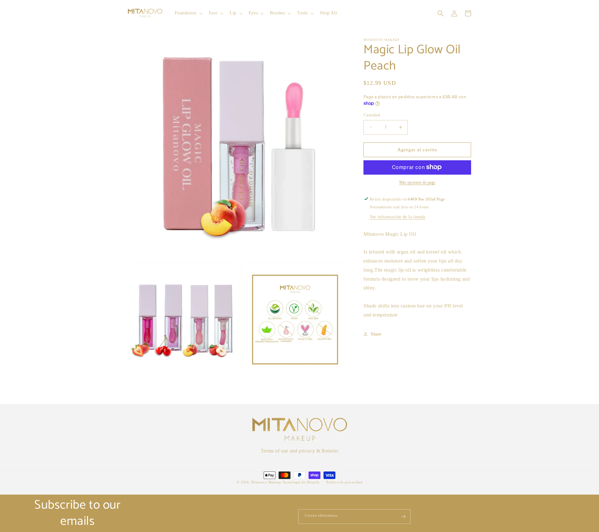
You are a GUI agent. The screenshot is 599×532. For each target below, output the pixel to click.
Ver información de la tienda (397, 216)
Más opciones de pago (417, 182)
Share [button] (376, 333)
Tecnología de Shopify (301, 482)
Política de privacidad (344, 482)
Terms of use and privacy (288, 450)
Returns (330, 450)
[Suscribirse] (403, 516)
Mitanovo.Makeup (266, 482)
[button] (188, 13)
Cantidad (371, 115)
